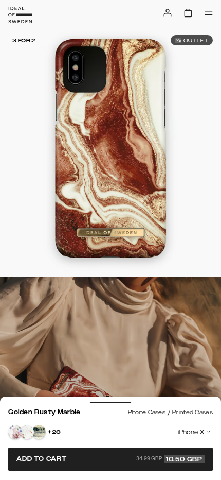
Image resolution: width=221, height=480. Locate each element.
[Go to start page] (20, 15)
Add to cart (109, 459)
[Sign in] (167, 13)
